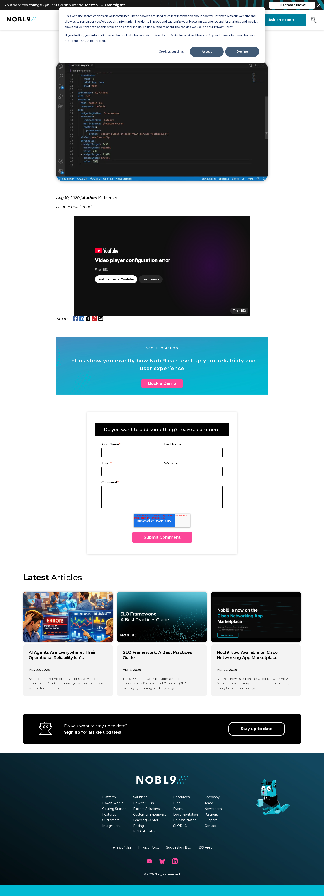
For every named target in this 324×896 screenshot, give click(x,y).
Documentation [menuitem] (185, 814)
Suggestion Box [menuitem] (178, 847)
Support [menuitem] (211, 820)
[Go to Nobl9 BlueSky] (162, 861)
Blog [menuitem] (177, 803)
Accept (207, 51)
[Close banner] (319, 5)
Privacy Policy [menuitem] (149, 847)
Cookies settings (171, 51)
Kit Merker (108, 197)
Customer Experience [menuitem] (150, 814)
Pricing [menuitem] (138, 826)
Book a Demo (162, 383)
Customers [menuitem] (110, 820)
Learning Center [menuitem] (145, 820)
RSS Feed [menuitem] (205, 847)
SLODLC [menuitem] (180, 826)
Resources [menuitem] (181, 797)
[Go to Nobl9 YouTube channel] (149, 861)
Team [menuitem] (209, 803)
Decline (242, 51)
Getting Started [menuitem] (114, 809)
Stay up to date (257, 728)
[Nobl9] (22, 20)
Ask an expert (281, 20)
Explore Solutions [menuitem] (146, 809)
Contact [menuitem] (211, 826)
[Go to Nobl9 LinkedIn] (174, 861)
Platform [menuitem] (109, 797)
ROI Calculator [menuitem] (144, 831)
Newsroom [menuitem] (213, 809)
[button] (314, 21)
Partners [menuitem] (211, 814)
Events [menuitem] (178, 809)
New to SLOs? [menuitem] (144, 803)
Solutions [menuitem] (140, 797)
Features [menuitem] (109, 814)
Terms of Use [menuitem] (121, 847)
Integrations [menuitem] (111, 826)
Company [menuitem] (212, 797)
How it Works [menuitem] (112, 803)
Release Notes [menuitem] (184, 820)
